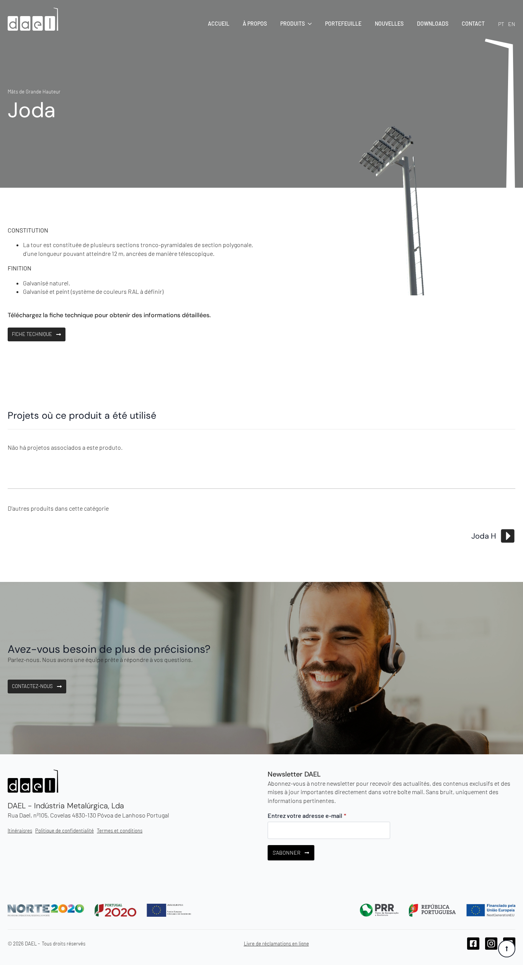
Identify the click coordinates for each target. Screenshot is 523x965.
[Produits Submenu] (308, 23)
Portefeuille (343, 23)
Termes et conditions (119, 830)
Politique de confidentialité (64, 830)
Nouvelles (389, 23)
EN (511, 24)
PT (501, 24)
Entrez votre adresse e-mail (307, 816)
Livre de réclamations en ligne (276, 943)
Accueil (218, 23)
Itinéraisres (20, 830)
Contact (473, 23)
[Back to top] (506, 948)
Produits (292, 23)
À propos (255, 23)
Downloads (432, 23)
